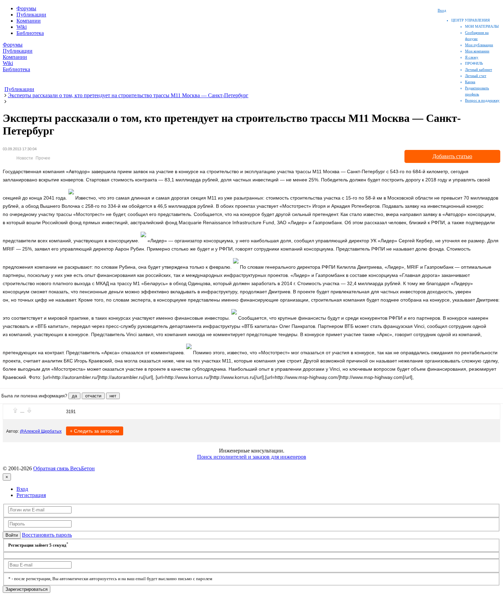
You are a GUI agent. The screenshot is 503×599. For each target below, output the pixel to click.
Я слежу (471, 57)
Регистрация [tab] (31, 495)
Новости (24, 158)
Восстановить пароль (47, 535)
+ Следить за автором (94, 431)
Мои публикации (479, 45)
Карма (470, 82)
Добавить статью (452, 156)
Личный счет (475, 76)
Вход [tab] (22, 489)
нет (112, 395)
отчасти (93, 395)
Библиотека (30, 33)
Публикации (31, 14)
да (74, 395)
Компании (28, 21)
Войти (11, 535)
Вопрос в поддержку (482, 100)
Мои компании (477, 51)
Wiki (21, 27)
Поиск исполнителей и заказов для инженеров (251, 457)
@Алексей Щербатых (41, 431)
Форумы (26, 8)
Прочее (43, 158)
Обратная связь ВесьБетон (64, 468)
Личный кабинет (478, 69)
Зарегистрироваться (26, 589)
